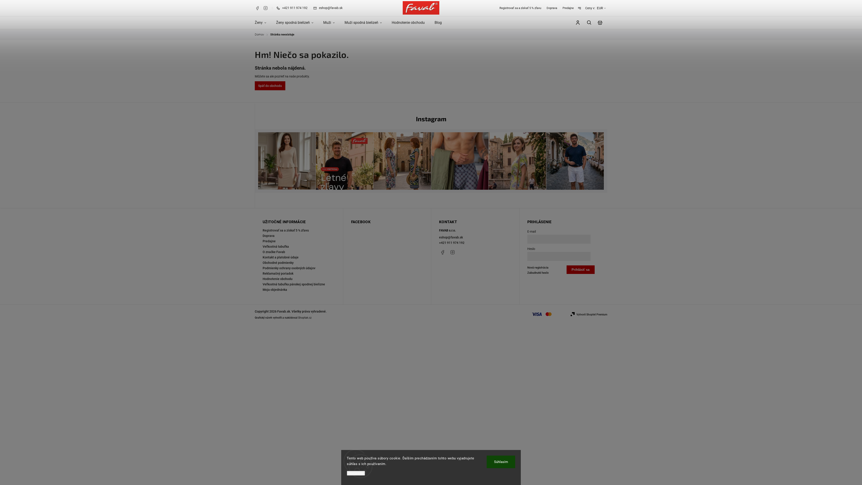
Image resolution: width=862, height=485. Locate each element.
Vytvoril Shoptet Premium (591, 314)
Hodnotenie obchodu (277, 279)
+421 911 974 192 (451, 243)
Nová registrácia (537, 267)
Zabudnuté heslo (538, 272)
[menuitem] (263, 22)
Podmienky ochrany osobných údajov (289, 268)
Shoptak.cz (305, 317)
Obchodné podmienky (278, 263)
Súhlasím (501, 462)
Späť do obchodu (270, 86)
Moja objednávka (275, 289)
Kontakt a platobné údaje (281, 257)
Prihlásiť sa (580, 269)
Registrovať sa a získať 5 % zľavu (520, 8)
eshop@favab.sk (451, 237)
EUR (600, 8)
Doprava (552, 8)
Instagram (265, 8)
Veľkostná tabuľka (276, 246)
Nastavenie (356, 473)
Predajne (568, 8)
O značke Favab (274, 252)
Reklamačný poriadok (278, 273)
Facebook (257, 8)
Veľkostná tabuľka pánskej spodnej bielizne (294, 284)
